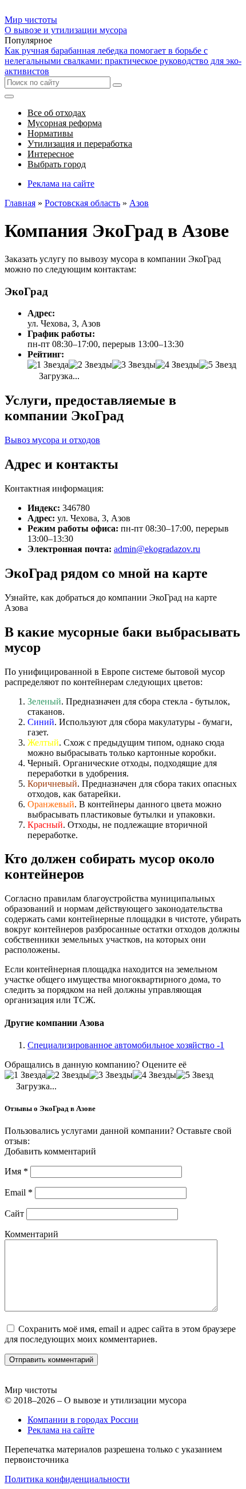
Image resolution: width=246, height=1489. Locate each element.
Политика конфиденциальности (67, 1479)
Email (19, 1192)
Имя (16, 1171)
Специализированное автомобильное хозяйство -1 (125, 1045)
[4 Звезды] (177, 365)
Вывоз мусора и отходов (52, 440)
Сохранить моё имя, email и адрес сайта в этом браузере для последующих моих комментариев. (120, 1334)
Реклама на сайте (60, 183)
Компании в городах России (82, 1419)
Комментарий (31, 1234)
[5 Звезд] (217, 365)
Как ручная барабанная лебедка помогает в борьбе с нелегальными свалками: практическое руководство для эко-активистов (123, 61)
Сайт (14, 1213)
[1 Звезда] (48, 365)
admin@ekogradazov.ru (157, 549)
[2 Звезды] (90, 365)
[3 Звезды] (134, 365)
